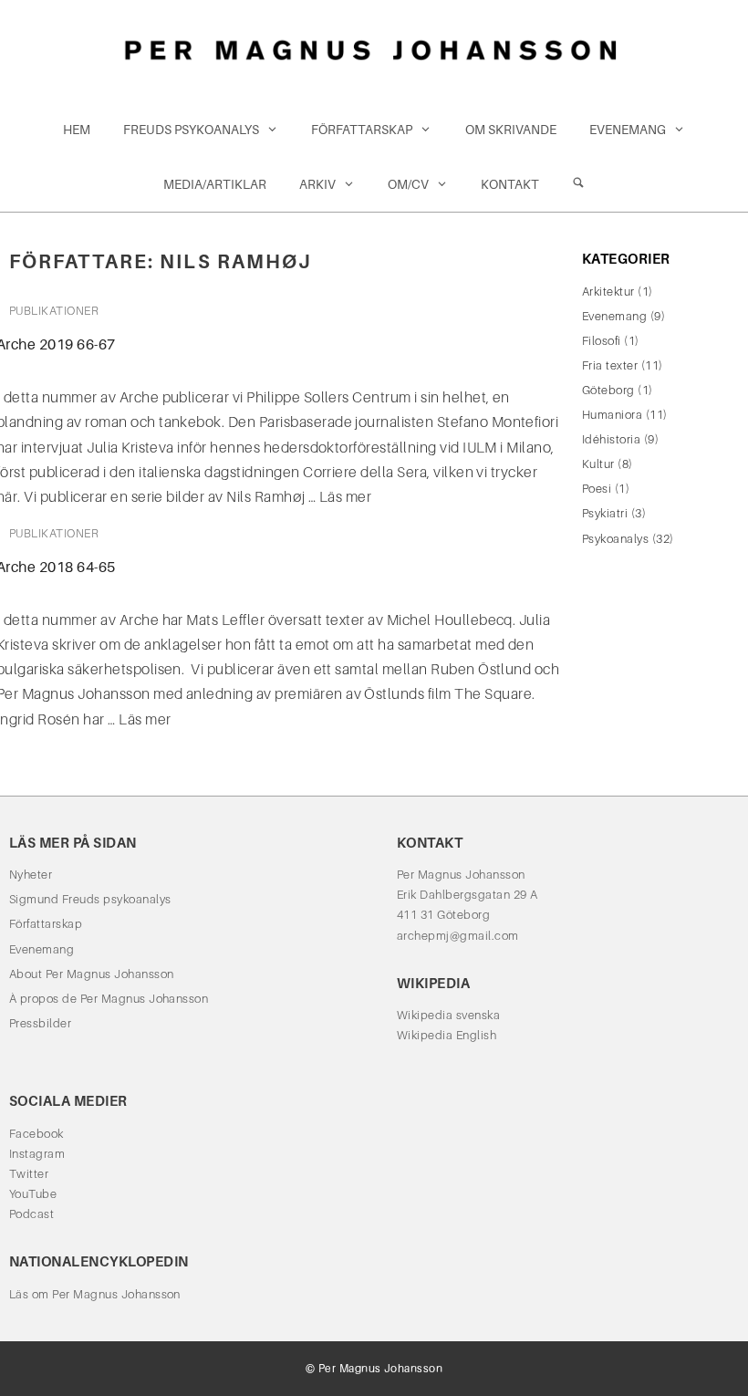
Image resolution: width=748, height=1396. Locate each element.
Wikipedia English (446, 1035)
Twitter (28, 1174)
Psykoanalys (615, 539)
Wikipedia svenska (448, 1015)
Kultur (598, 464)
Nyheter (30, 874)
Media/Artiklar (214, 184)
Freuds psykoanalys (191, 129)
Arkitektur (608, 291)
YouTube (33, 1194)
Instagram (37, 1154)
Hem (76, 129)
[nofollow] (578, 184)
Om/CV (408, 184)
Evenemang (627, 129)
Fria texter (610, 365)
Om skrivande (510, 129)
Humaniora (612, 415)
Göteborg (608, 390)
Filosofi (601, 341)
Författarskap (361, 129)
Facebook (36, 1134)
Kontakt (510, 184)
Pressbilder (40, 1023)
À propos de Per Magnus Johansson (108, 998)
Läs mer (345, 496)
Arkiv (317, 184)
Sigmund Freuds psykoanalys (90, 899)
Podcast (31, 1214)
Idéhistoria (611, 439)
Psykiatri (605, 513)
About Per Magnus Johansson (91, 974)
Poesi (596, 488)
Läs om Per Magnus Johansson (95, 1294)
